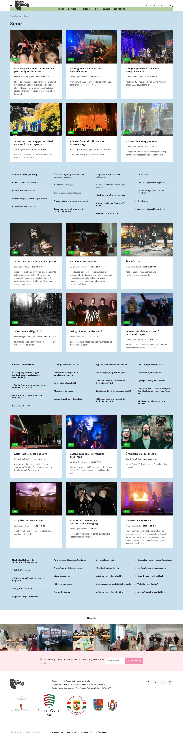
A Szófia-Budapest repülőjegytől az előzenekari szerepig (29, 386)
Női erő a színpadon (63, 584)
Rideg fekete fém (62, 576)
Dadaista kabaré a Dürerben (25, 182)
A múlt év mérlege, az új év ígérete (35, 261)
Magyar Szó (86, 732)
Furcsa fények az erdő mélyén (68, 399)
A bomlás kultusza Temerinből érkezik (110, 186)
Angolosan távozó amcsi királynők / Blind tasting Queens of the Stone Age (154, 391)
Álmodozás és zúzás (63, 391)
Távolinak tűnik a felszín (107, 568)
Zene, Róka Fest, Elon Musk (150, 576)
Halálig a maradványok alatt (67, 364)
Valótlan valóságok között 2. (109, 576)
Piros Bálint (24, 267)
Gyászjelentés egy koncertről (151, 380)
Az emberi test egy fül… (84, 261)
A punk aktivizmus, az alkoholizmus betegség (84, 522)
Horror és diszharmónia (23, 364)
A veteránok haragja (63, 185)
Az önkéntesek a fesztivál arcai (152, 592)
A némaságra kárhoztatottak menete (113, 584)
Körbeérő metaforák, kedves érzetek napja (87, 143)
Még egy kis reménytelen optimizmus (108, 175)
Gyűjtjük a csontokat (22, 588)
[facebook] (147, 5)
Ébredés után (133, 261)
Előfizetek (119, 9)
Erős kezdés (143, 201)
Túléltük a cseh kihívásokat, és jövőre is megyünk (110, 381)
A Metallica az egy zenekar (142, 141)
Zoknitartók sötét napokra (30, 453)
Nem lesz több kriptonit (107, 213)
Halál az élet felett (21, 406)
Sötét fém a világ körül (28, 331)
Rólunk (106, 9)
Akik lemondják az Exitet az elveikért (150, 191)
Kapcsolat (72, 732)
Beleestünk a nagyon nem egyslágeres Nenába (66, 373)
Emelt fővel (143, 174)
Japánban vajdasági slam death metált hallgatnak (69, 210)
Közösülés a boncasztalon (24, 190)
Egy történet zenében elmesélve (111, 364)
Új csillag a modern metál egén (110, 195)
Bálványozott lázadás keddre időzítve (151, 402)
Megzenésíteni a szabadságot (151, 568)
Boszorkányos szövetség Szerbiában (154, 560)
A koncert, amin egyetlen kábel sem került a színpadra (33, 143)
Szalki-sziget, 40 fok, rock (150, 364)
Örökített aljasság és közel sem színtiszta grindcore (69, 175)
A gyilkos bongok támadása (25, 596)
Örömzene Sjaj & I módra (141, 453)
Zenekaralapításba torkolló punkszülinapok (142, 333)
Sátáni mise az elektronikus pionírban (87, 455)
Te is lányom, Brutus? (147, 584)
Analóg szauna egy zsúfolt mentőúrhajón (86, 70)
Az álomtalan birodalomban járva (70, 560)
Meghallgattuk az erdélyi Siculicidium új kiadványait (25, 561)
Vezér (61, 9)
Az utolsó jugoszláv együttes (151, 182)
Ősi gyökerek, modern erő (86, 331)
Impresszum (57, 732)
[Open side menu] (11, 5)
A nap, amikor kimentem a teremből (71, 201)
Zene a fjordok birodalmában (67, 193)
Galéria (86, 9)
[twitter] (150, 5)
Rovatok (72, 9)
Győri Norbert (81, 77)
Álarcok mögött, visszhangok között (29, 198)
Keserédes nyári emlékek (149, 372)
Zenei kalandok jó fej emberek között (113, 391)
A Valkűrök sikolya (21, 570)
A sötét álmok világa (105, 560)
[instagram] (158, 5)
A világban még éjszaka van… (68, 568)
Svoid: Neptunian (62, 592)
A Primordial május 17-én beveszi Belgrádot (28, 579)
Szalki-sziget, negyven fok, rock (111, 372)
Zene (15, 59)
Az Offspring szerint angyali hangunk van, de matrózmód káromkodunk (26, 374)
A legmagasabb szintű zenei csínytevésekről (142, 70)
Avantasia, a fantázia (138, 520)
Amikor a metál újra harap (24, 174)
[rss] (162, 5)
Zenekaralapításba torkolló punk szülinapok (28, 396)
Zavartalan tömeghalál (65, 383)
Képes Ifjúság (15, 16)
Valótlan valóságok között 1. (109, 592)
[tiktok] (154, 5)
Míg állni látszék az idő (28, 520)
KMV (96, 9)
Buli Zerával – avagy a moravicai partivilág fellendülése (34, 70)
